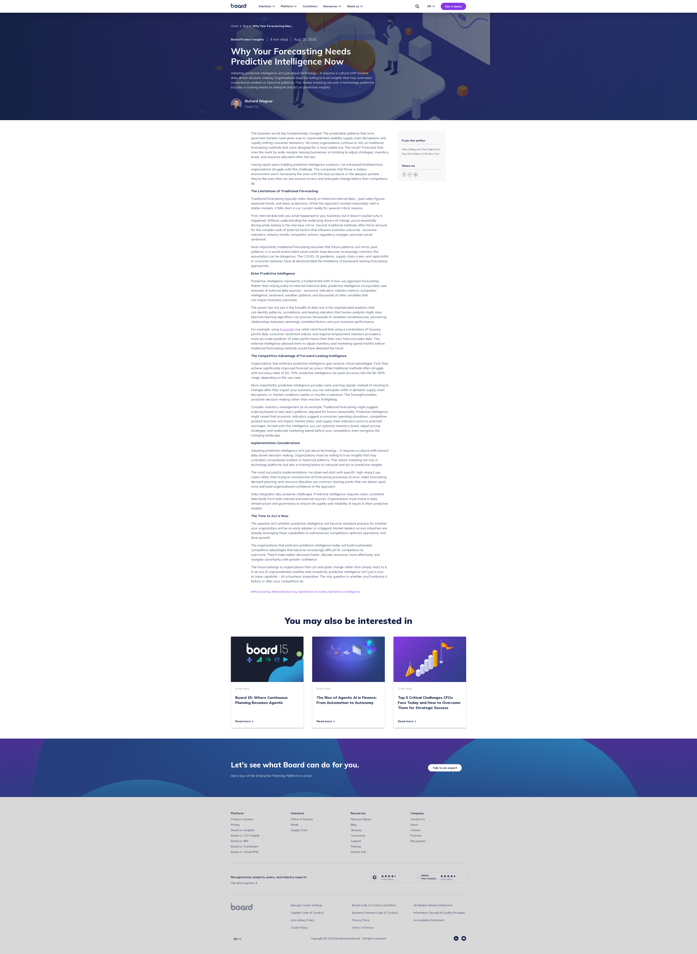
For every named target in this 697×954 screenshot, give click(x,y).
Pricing (235, 824)
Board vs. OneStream (244, 846)
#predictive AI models (312, 591)
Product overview (242, 819)
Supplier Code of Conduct (307, 912)
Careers (416, 830)
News (414, 824)
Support (356, 841)
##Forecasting (260, 591)
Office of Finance (302, 819)
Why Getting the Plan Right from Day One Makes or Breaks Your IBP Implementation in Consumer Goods (421, 152)
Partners (416, 835)
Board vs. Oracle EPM (244, 852)
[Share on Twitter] (410, 174)
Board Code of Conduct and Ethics (374, 905)
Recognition (418, 841)
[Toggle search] (417, 6)
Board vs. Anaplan (242, 830)
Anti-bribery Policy (302, 920)
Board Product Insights (247, 39)
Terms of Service (363, 927)
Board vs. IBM (239, 841)
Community (358, 835)
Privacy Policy (361, 920)
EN (429, 6)
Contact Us (418, 819)
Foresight (287, 329)
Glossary (356, 830)
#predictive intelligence (344, 591)
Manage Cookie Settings (306, 905)
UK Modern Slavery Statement (433, 905)
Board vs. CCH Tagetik (245, 835)
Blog (245, 26)
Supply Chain (299, 830)
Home (235, 26)
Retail (294, 824)
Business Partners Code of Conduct (375, 912)
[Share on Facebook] (404, 174)
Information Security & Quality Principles (439, 912)
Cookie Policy (299, 927)
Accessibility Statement (428, 920)
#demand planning (284, 591)
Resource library (361, 819)
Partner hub (358, 852)
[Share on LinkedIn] (415, 174)
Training (356, 846)
